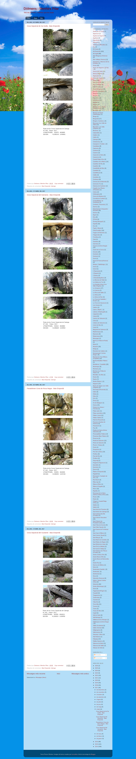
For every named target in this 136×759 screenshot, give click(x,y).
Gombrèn (96, 254)
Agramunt (96, 33)
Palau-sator (96, 411)
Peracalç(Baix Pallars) (99, 434)
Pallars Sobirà (97, 417)
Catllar (95, 175)
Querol (95, 469)
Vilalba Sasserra (98, 641)
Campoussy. (96, 141)
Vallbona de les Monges (100, 619)
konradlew (75, 754)
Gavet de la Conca (98, 249)
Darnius (95, 206)
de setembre (100, 697)
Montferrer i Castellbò (99, 364)
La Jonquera (96, 288)
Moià (94, 344)
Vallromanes (96, 632)
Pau (94, 428)
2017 (96, 687)
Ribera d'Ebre (97, 484)
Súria (94, 588)
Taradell (95, 593)
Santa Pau (96, 562)
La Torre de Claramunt (99, 303)
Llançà (95, 316)
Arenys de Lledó (98, 71)
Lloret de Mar (97, 325)
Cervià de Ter (97, 184)
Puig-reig (95, 460)
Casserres (96, 157)
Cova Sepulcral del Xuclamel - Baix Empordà (43, 533)
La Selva (95, 294)
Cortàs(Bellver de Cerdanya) (98, 201)
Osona (95, 405)
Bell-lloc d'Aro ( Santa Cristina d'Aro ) (99, 107)
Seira (94, 567)
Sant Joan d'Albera (98, 533)
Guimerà (95, 256)
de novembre (100, 692)
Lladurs (95, 307)
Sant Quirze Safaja (98, 548)
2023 (96, 673)
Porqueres (96, 449)
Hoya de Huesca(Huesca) (100, 260)
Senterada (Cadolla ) (99, 569)
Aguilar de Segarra (98, 35)
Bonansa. (96, 130)
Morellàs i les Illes (98, 374)
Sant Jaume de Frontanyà (100, 529)
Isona (94, 266)
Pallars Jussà (97, 415)
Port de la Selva (97, 451)
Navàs (95, 377)
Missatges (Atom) (41, 677)
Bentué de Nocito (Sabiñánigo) (98, 113)
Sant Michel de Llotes (99, 544)
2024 (96, 670)
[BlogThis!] (69, 184)
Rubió (94, 499)
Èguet (94, 215)
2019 (96, 682)
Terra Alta (96, 604)
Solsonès (95, 584)
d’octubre (99, 694)
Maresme (96, 334)
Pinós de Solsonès (98, 443)
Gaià (94, 239)
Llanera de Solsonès (99, 318)
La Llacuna (96, 290)
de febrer (99, 736)
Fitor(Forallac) (97, 230)
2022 (96, 675)
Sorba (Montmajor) (98, 586)
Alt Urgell (95, 53)
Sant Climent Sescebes (100, 517)
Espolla (95, 223)
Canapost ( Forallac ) (99, 144)
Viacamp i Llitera (98, 634)
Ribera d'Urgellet (98, 486)
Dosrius (95, 212)
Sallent (95, 507)
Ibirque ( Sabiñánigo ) (99, 264)
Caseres (95, 152)
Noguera (95, 383)
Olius (94, 396)
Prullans (95, 458)
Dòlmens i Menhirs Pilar (41, 8)
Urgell (94, 613)
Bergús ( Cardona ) (98, 121)
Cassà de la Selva (98, 155)
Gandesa (95, 241)
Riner (94, 488)
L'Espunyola (96, 271)
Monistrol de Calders (99, 351)
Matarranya (96, 336)
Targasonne (96, 595)
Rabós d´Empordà (98, 471)
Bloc (41, 18)
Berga (94, 116)
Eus (94, 226)
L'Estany (95, 275)
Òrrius (95, 400)
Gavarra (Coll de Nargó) (100, 246)
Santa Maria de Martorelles (101, 559)
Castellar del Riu (98, 164)
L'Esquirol (96, 273)
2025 (96, 668)
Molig (94, 348)
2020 (96, 680)
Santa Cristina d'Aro (99, 554)
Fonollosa (96, 237)
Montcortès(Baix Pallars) (100, 360)
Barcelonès (96, 100)
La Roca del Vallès (98, 292)
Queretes (95, 467)
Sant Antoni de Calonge (100, 511)
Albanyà (95, 42)
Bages (95, 80)
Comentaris (98, 658)
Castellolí (95, 170)
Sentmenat (96, 573)
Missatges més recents (36, 674)
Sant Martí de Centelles (100, 539)
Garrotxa (95, 243)
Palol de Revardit (98, 420)
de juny (98, 704)
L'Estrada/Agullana (98, 277)
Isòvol (94, 269)
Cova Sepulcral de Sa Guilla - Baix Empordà (43, 26)
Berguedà (96, 118)
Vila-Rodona (96, 636)
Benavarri (96, 110)
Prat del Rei (96, 456)
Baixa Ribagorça (98, 89)
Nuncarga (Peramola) (99, 389)
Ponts (94, 447)
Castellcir (95, 166)
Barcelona (96, 98)
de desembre (100, 689)
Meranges (96, 338)
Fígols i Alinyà (97, 228)
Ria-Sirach (96, 479)
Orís (94, 398)
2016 (96, 741)
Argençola (96, 76)
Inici (58, 674)
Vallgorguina (96, 630)
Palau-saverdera (98, 413)
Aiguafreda (96, 40)
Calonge (53, 186)
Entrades (98, 655)
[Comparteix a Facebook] (72, 184)
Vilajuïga (95, 639)
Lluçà (94, 327)
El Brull (95, 219)
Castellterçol (96, 172)
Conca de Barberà (98, 196)
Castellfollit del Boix (98, 168)
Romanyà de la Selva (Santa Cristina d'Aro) (99, 493)
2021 (96, 678)
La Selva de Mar (98, 297)
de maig (99, 706)
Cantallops (96, 146)
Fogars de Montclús (99, 232)
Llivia (94, 320)
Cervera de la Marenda (100, 181)
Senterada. (96, 571)
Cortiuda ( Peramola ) (99, 204)
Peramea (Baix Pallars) (99, 436)
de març (99, 733)
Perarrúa (95, 438)
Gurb (94, 258)
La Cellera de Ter (98, 282)
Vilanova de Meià (98, 643)
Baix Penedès (97, 87)
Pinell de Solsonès (98, 440)
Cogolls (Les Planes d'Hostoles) (99, 188)
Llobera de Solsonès (99, 323)
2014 (96, 746)
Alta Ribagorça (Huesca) (100, 56)
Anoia (94, 65)
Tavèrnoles (96, 597)
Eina (94, 217)
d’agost (98, 699)
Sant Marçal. (96, 537)
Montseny (96, 368)
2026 (96, 665)
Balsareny (96, 93)
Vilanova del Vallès (98, 645)
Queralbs (95, 465)
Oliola (94, 394)
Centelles (95, 177)
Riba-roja (95, 482)
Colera (95, 192)
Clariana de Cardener (99, 186)
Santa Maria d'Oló (98, 557)
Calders (95, 135)
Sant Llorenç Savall (98, 535)
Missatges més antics (80, 674)
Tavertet (95, 599)
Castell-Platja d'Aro (98, 159)
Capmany (96, 148)
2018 (96, 685)
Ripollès (95, 491)
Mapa (35, 18)
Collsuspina (96, 194)
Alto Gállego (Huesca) (99, 59)
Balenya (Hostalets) (98, 91)
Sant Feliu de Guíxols (99, 525)
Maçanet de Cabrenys (99, 329)
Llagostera (96, 314)
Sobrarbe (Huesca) (98, 578)
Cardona (95, 150)
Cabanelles (96, 132)
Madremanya (97, 331)
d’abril (98, 709)
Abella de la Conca (98, 31)
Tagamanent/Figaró (99, 591)
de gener (99, 738)
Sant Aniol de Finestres (99, 509)
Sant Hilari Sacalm (98, 527)
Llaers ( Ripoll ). (97, 309)
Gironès (95, 252)
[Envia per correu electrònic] (67, 184)
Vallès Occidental (98, 625)
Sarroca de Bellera (98, 565)
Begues (95, 104)
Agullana (95, 38)
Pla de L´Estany (97, 445)
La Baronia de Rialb (99, 280)
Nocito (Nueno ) (97, 381)
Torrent (95, 606)
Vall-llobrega (96, 617)
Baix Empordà (46, 186)
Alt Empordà (96, 51)
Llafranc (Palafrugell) (99, 312)
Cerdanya (96, 179)
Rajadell (95, 474)
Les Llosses (96, 305)
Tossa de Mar (97, 610)
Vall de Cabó (96, 615)
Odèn (94, 391)
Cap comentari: (59, 183)
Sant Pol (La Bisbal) (99, 546)
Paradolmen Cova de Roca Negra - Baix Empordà (45, 388)
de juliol (98, 702)
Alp (94, 47)
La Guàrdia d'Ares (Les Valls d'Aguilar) (100, 285)
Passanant (96, 425)
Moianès (95, 346)
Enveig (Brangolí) (98, 221)
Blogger (93, 754)
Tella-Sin (95, 602)
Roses (95, 497)
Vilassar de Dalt (97, 647)
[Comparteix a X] (71, 184)
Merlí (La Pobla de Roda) (100, 340)
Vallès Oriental (97, 627)
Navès (95, 379)
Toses (94, 608)
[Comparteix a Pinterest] (74, 184)
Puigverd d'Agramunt (99, 462)
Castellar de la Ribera (99, 161)
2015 (96, 744)
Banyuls (95, 95)
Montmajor (96, 366)
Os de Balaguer (97, 402)
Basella (95, 102)
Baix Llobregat (97, 84)
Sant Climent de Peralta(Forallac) (98, 522)
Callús (95, 137)
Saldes (95, 505)
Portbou (95, 454)
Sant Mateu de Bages (99, 542)
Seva (94, 576)
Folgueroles (96, 235)
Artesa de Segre (98, 78)
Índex (29, 18)
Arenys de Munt (97, 73)
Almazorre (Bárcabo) (99, 44)
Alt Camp (95, 49)
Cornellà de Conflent (99, 198)
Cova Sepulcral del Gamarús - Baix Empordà (43, 195)
